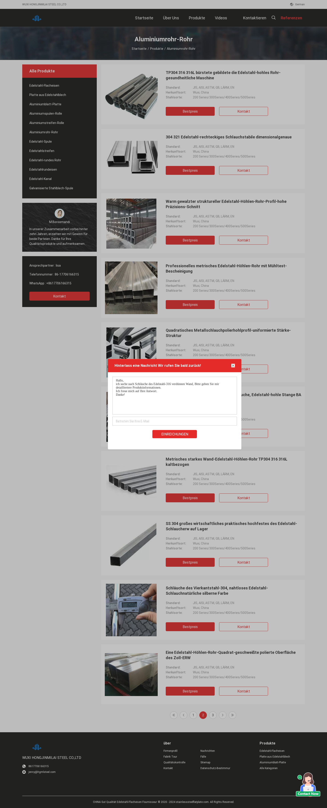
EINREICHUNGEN (174, 434)
